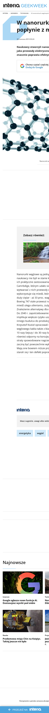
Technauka (24, 13)
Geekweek (14, 13)
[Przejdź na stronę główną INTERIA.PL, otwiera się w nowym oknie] (11, 5)
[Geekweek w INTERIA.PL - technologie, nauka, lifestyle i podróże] (34, 5)
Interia (5, 13)
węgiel (40, 433)
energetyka (25, 433)
